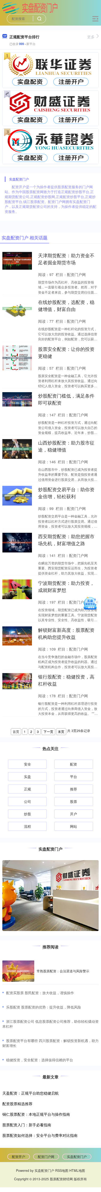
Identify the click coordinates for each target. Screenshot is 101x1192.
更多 (91, 36)
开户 (73, 813)
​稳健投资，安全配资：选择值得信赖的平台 (39, 1059)
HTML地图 (77, 1170)
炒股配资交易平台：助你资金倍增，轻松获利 (66, 493)
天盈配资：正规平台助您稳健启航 (30, 1093)
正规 (27, 788)
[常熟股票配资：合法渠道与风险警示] (18, 971)
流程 (27, 826)
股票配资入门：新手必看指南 (26, 1124)
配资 (73, 764)
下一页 (48, 731)
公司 (27, 801)
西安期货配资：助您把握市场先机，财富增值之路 (66, 540)
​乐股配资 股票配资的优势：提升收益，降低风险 (43, 1006)
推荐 (73, 788)
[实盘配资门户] (30, 7)
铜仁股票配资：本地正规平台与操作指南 (36, 1114)
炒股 (27, 813)
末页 (61, 731)
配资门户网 (46, 1156)
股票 (73, 801)
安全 (27, 764)
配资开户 (18, 1156)
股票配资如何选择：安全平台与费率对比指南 (40, 1135)
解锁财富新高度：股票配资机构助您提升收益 (66, 633)
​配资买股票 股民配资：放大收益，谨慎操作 (40, 992)
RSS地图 (61, 1170)
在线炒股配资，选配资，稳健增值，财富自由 (66, 305)
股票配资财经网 (61, 1179)
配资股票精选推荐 (17, 1103)
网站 (73, 826)
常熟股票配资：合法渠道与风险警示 (63, 971)
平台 (73, 776)
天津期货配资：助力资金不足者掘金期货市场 (66, 259)
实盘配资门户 (77, 1156)
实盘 (27, 776)
